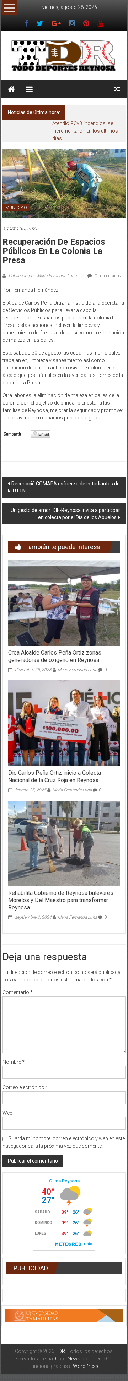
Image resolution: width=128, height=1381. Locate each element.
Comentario (17, 992)
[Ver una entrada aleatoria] (117, 89)
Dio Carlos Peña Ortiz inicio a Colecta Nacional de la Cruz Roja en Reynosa (54, 776)
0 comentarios (107, 275)
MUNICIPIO (16, 207)
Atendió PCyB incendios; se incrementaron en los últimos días (85, 131)
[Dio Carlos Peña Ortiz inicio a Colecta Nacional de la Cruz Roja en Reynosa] (64, 722)
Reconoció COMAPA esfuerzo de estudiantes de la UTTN (64, 487)
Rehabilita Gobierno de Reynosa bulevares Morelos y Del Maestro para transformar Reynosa (60, 900)
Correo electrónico (25, 1087)
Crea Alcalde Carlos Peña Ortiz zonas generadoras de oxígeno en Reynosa (54, 656)
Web (7, 1113)
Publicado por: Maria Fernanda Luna (42, 275)
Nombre (13, 1062)
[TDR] (11, 89)
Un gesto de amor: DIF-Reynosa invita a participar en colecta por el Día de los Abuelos (65, 513)
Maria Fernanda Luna (77, 669)
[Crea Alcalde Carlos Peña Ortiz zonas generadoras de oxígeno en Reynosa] (64, 603)
